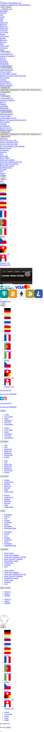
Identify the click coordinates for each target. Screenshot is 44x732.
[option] (24, 312)
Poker (6, 490)
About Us (7, 592)
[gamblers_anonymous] (34, 623)
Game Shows (8, 482)
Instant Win (8, 449)
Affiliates (7, 595)
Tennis (6, 524)
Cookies (8, 727)
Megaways (8, 453)
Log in (3, 7)
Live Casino (8, 416)
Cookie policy (9, 563)
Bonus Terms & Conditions (13, 559)
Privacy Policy (9, 553)
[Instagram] (5, 400)
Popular (7, 480)
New (6, 447)
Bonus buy (8, 451)
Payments (7, 565)
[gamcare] (32, 614)
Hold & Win (8, 455)
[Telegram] (1, 400)
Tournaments (8, 424)
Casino (6, 415)
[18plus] (4, 614)
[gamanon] (4, 623)
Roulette (7, 484)
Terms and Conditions (11, 555)
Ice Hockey (8, 522)
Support (7, 594)
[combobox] (22, 345)
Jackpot (6, 457)
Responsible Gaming (11, 561)
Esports (6, 516)
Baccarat (7, 488)
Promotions (8, 420)
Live (5, 518)
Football (7, 520)
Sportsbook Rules (10, 528)
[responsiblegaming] (18, 614)
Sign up (8, 7)
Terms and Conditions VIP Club (15, 557)
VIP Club (7, 422)
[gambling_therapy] (18, 623)
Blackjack (7, 486)
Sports (6, 418)
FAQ (6, 567)
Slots (6, 445)
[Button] (1, 1)
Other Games (8, 492)
